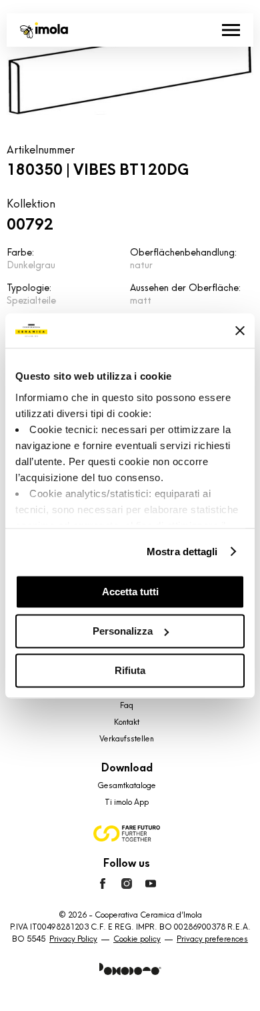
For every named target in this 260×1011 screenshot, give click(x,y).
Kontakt (126, 722)
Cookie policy (137, 939)
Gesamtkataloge (126, 785)
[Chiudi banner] (240, 330)
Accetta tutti (130, 591)
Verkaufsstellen (126, 738)
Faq (126, 705)
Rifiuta (130, 670)
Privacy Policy (73, 939)
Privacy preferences (212, 939)
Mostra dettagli (182, 551)
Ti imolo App (127, 802)
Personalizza (123, 631)
